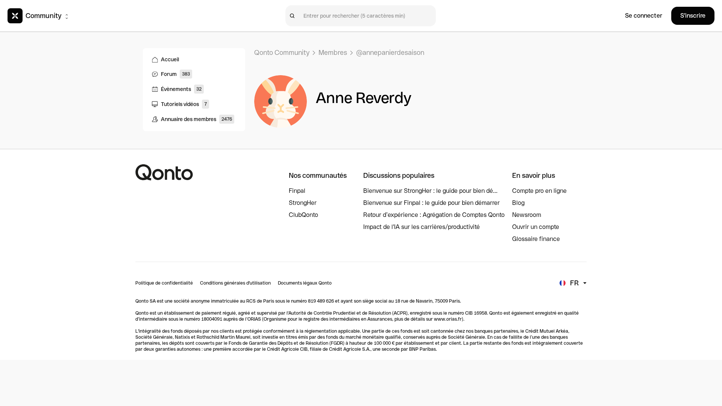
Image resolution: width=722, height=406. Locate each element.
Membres (333, 52)
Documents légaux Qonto (305, 283)
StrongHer (303, 202)
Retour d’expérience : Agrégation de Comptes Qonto (434, 214)
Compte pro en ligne (539, 190)
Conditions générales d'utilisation (235, 283)
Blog (518, 202)
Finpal (297, 190)
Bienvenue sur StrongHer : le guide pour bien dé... (430, 190)
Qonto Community (281, 52)
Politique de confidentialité (164, 283)
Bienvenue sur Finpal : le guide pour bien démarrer (431, 202)
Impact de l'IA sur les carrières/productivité (421, 226)
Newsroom (526, 214)
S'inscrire (692, 15)
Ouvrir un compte (535, 226)
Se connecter (643, 15)
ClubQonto (303, 214)
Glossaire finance (536, 238)
